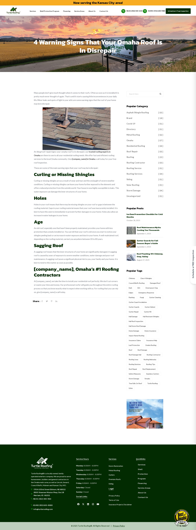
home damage (134, 331)
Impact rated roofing (136, 336)
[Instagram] (93, 504)
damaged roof (155, 283)
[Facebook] (40, 301)
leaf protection (134, 345)
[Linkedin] (88, 504)
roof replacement (149, 369)
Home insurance (150, 331)
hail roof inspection (136, 321)
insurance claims (135, 340)
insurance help (151, 340)
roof (130, 350)
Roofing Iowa (133, 359)
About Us (92, 11)
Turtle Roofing (152, 383)
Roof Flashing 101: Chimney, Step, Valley (150, 255)
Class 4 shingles (146, 278)
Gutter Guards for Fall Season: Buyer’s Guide (147, 242)
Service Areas (79, 11)
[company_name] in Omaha (83, 159)
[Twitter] (45, 301)
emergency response (146, 293)
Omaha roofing (150, 345)
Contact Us (103, 11)
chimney (132, 278)
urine (131, 388)
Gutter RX (147, 312)
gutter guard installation (138, 302)
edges (131, 293)
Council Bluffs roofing (137, 283)
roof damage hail (135, 355)
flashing (132, 297)
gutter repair (134, 312)
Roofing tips (150, 364)
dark (130, 288)
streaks (147, 379)
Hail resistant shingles (151, 316)
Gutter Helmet (150, 307)
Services (33, 11)
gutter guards (134, 307)
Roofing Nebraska (150, 359)
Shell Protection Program (49, 11)
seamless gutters (152, 374)
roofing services (135, 364)
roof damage (142, 350)
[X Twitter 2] (83, 504)
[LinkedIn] (55, 301)
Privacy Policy (119, 526)
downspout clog (152, 288)
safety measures (135, 374)
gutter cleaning (155, 297)
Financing (66, 11)
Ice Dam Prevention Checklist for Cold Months (145, 215)
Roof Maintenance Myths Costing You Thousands (149, 229)
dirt (138, 288)
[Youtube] (98, 504)
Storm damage (134, 379)
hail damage (133, 316)
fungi (142, 297)
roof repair (133, 369)
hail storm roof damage (137, 326)
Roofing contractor (153, 355)
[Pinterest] (50, 301)
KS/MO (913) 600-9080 (156, 11)
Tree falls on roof (135, 383)
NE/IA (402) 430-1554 (134, 11)
